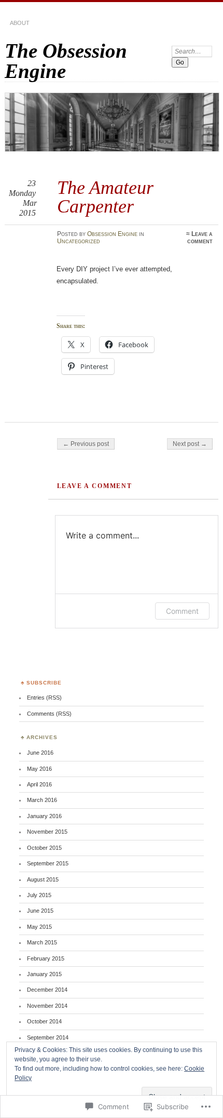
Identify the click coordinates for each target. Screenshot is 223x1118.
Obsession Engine (112, 234)
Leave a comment (200, 237)
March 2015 (42, 942)
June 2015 (40, 910)
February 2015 (45, 958)
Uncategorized (78, 241)
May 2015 (39, 927)
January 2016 (44, 816)
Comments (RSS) (49, 714)
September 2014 (47, 1037)
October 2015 (44, 848)
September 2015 (47, 863)
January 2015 (44, 974)
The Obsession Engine (66, 61)
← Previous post (86, 444)
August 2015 (43, 879)
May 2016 (39, 769)
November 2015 (47, 831)
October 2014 (44, 1021)
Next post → (190, 444)
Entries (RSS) (44, 697)
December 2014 (47, 990)
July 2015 (39, 895)
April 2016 (39, 784)
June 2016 (40, 752)
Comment (182, 611)
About (20, 23)
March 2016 (42, 800)
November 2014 (47, 1006)
